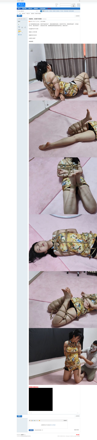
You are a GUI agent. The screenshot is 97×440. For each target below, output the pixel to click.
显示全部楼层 (43, 21)
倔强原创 (36, 8)
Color (31, 420)
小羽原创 (50, 11)
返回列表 (77, 15)
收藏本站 (22, 0)
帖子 (37, 11)
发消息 (20, 34)
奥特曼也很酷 (71, 11)
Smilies (39, 420)
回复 (31, 412)
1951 (19, 26)
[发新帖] (19, 16)
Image (33, 420)
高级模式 (65, 420)
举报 (77, 412)
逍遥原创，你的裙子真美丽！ (36, 13)
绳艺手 (19, 8)
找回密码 (78, 4)
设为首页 (18, 0)
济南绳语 (54, 11)
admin (19, 21)
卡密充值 (49, 8)
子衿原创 (61, 11)
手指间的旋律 (42, 8)
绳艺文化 (23, 13)
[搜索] (41, 11)
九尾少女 (30, 8)
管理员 (19, 29)
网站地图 (77, 434)
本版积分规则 (76, 429)
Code (37, 420)
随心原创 (24, 8)
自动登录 (73, 4)
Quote (36, 420)
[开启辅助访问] (78, 1)
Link (34, 420)
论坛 (20, 13)
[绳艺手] (21, 6)
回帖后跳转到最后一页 (39, 430)
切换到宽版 (79, 1)
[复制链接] (44, 18)
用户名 (56, 4)
